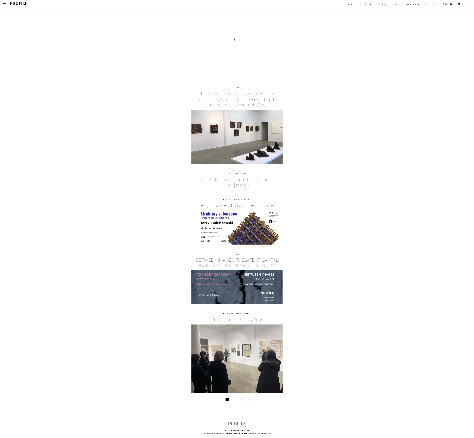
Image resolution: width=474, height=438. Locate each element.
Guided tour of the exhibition (237, 319)
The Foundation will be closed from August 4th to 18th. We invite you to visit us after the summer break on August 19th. (237, 99)
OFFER (398, 4)
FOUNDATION (412, 4)
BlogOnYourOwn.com (261, 433)
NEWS (340, 4)
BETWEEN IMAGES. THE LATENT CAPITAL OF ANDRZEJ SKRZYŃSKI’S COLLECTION (237, 262)
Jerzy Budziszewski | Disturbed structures (237, 205)
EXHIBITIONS (354, 4)
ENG (426, 4)
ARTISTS (368, 4)
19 (239, 399)
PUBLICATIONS (383, 4)
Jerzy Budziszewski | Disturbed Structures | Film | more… (237, 182)
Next (245, 399)
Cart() (468, 4)
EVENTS (234, 199)
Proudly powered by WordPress (216, 433)
